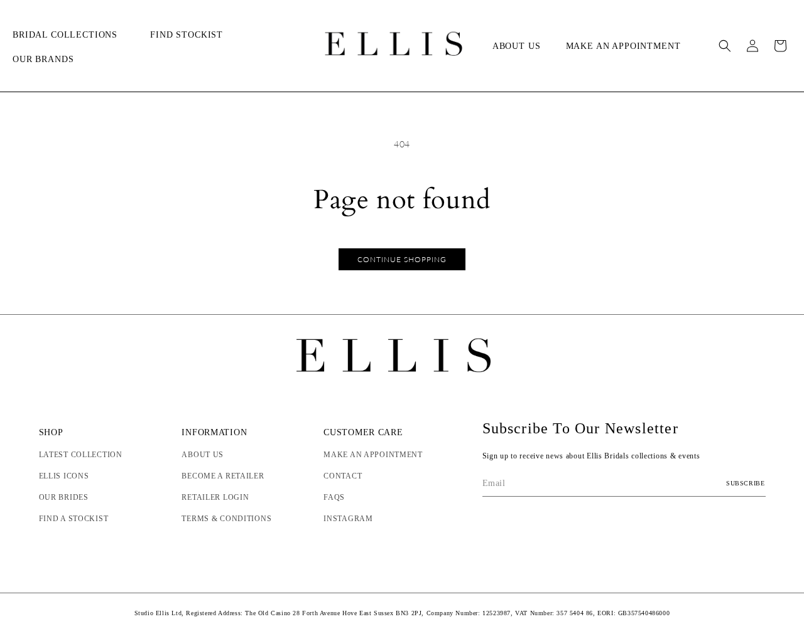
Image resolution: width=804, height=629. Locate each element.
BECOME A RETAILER (223, 476)
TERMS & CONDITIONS (226, 518)
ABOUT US (203, 454)
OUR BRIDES (64, 497)
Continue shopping (402, 259)
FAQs (334, 497)
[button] (69, 35)
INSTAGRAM (347, 518)
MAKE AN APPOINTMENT (373, 454)
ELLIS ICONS (64, 476)
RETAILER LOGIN (215, 497)
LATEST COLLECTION (80, 454)
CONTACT (342, 476)
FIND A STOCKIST (74, 518)
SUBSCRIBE (745, 483)
